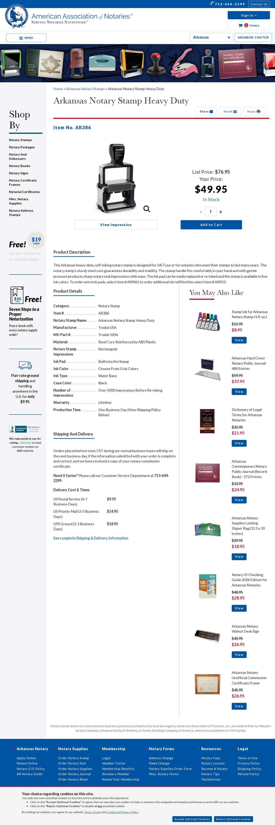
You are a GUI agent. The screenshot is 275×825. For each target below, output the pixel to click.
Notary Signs (18, 173)
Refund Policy (248, 774)
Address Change (161, 758)
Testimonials (211, 779)
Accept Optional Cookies (192, 819)
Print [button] (252, 111)
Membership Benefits (118, 768)
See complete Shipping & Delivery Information (90, 538)
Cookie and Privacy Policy (122, 812)
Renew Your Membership (120, 779)
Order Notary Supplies (75, 768)
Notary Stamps (20, 140)
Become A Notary (214, 768)
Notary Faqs (210, 758)
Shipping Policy (249, 768)
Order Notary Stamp (73, 758)
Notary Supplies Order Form (170, 768)
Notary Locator (213, 763)
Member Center (114, 763)
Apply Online (26, 758)
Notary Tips (210, 774)
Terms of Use (92, 812)
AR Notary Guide (29, 774)
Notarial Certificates (24, 192)
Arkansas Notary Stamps (85, 89)
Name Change (159, 763)
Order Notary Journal (74, 774)
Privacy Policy (249, 763)
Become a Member (116, 774)
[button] (249, 15)
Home (58, 89)
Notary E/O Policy (31, 768)
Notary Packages (22, 147)
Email (228, 111)
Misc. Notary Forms (164, 774)
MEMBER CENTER (253, 37)
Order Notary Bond (73, 779)
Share (205, 111)
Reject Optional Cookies (233, 819)
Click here (25, 442)
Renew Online (27, 763)
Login (106, 758)
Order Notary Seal (72, 763)
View (239, 340)
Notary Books (19, 166)
